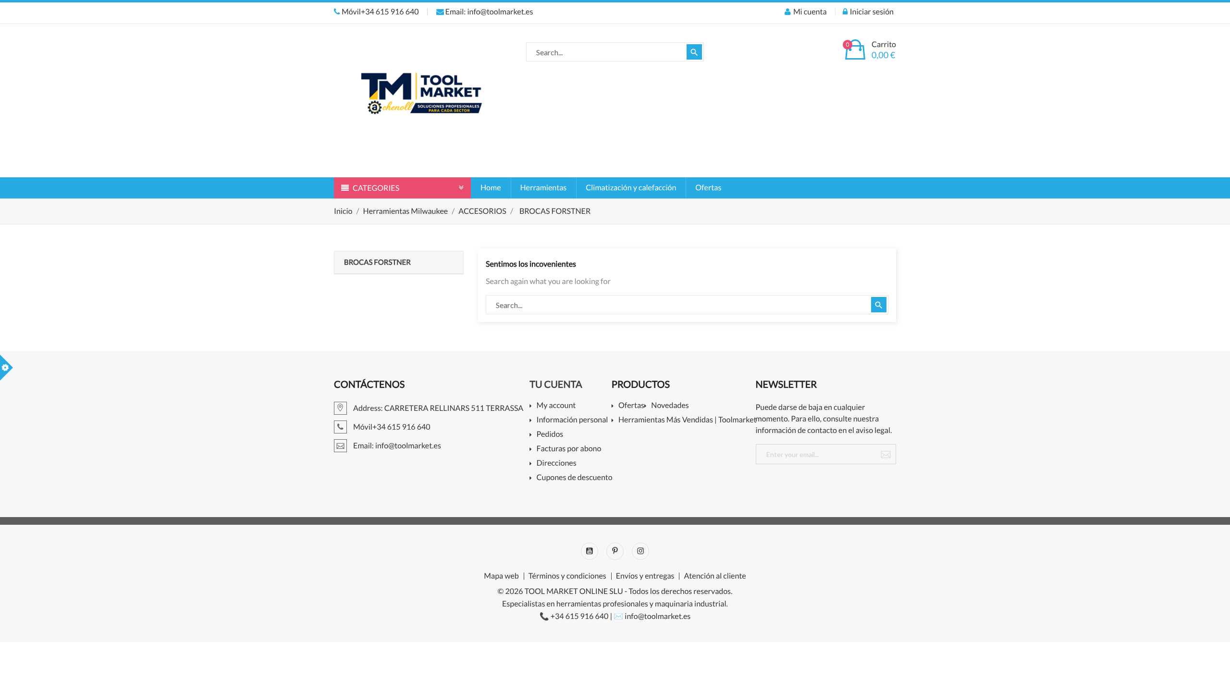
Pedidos (550, 435)
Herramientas (543, 187)
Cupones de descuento (574, 478)
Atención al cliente (715, 576)
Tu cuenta (555, 384)
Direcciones (556, 463)
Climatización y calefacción (631, 187)
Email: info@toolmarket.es (488, 11)
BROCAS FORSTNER (377, 262)
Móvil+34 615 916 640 (379, 11)
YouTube (589, 551)
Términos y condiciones (567, 576)
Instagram (640, 551)
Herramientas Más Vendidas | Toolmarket (687, 420)
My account (556, 406)
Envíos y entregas (645, 576)
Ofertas (708, 187)
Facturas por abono (569, 449)
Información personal (572, 420)
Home (490, 187)
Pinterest (615, 551)
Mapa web (501, 576)
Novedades (670, 406)
